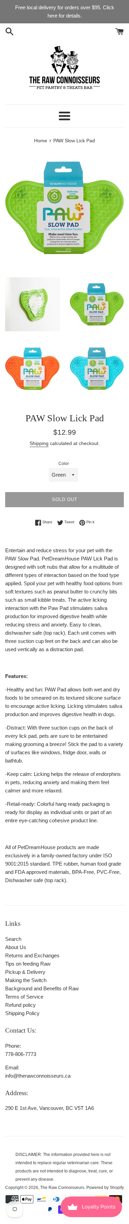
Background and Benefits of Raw (42, 988)
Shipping (39, 443)
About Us (15, 947)
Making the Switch (25, 980)
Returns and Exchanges (32, 955)
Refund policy (20, 1005)
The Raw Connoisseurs (62, 1187)
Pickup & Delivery (25, 972)
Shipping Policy (22, 1013)
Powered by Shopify (105, 1187)
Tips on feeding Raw (28, 964)
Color (63, 463)
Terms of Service (24, 997)
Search (13, 939)
